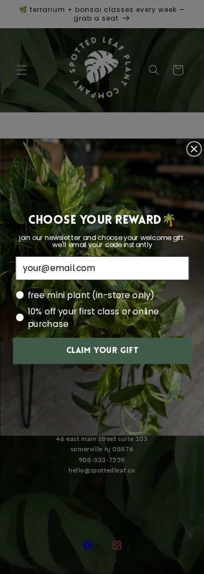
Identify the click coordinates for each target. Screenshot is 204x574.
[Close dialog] (194, 148)
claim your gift (102, 350)
